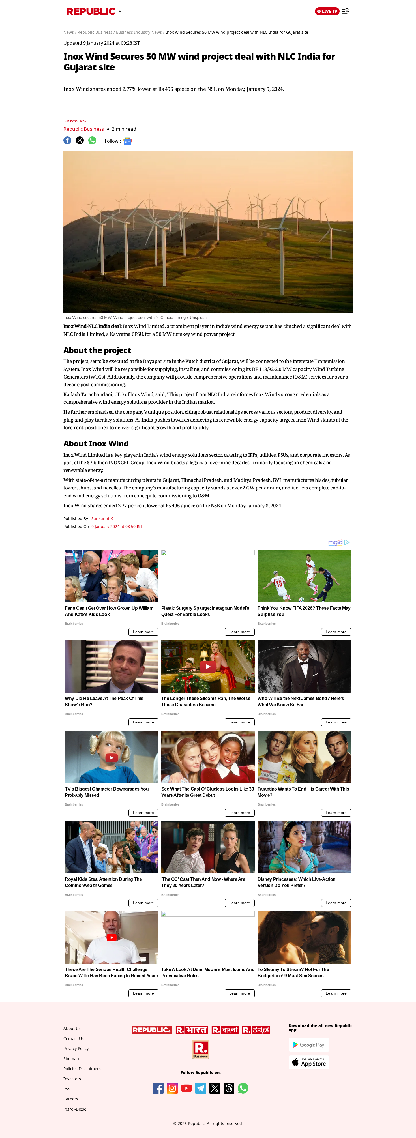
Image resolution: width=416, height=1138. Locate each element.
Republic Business (83, 129)
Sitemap (71, 1059)
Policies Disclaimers (82, 1069)
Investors (72, 1079)
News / (69, 32)
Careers (70, 1099)
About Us (72, 1029)
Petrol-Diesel (75, 1109)
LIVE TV (329, 11)
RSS (66, 1089)
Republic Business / (96, 32)
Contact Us (73, 1039)
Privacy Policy (76, 1049)
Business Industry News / (140, 32)
